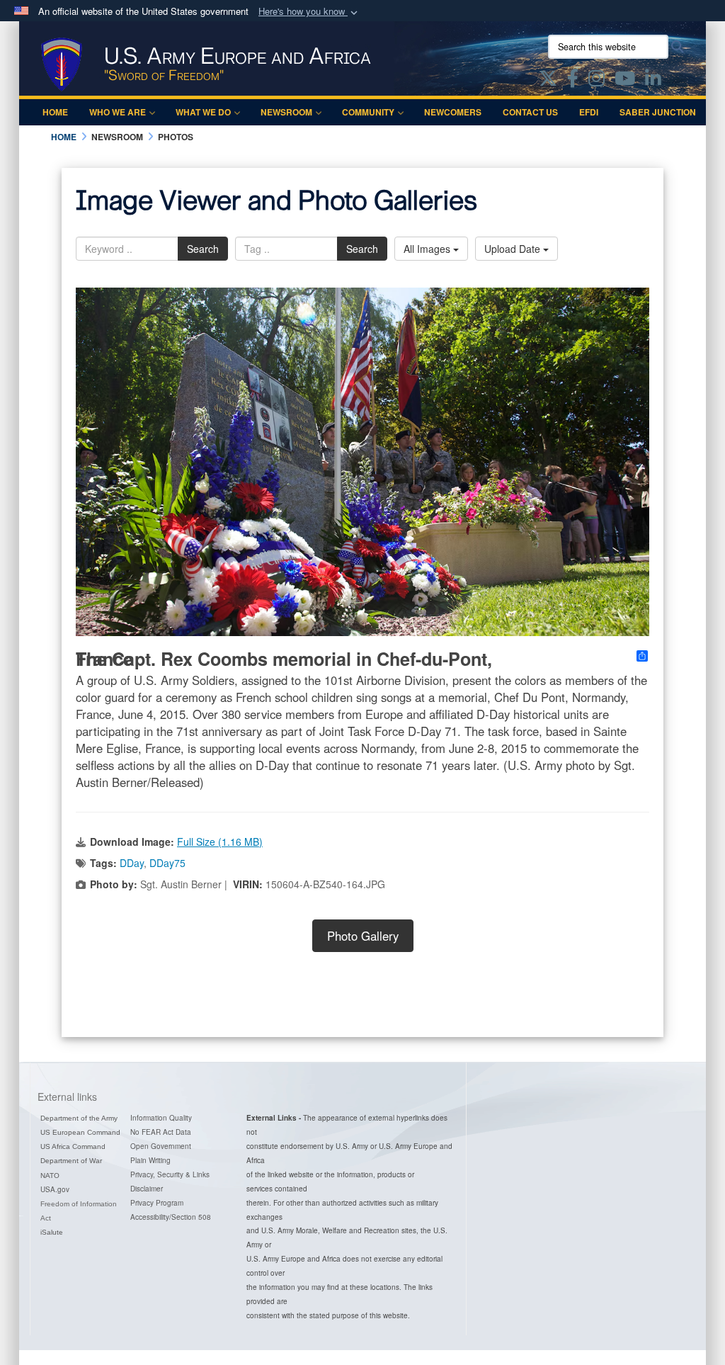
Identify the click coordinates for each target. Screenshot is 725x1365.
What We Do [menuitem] (203, 112)
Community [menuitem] (368, 112)
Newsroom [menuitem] (286, 112)
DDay (132, 863)
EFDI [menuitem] (588, 112)
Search (203, 249)
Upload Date (513, 249)
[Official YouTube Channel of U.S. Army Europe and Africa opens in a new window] (625, 81)
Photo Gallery (363, 935)
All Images (428, 249)
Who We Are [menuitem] (117, 112)
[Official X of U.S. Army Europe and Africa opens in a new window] (548, 81)
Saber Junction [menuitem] (658, 112)
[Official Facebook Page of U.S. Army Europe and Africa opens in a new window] (572, 81)
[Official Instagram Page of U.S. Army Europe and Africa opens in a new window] (596, 81)
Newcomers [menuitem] (452, 112)
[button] (309, 11)
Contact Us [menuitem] (530, 112)
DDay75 (167, 863)
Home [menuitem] (55, 112)
